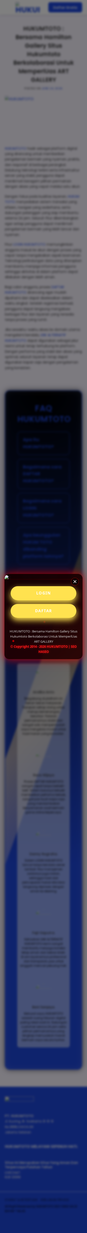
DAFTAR (43, 610)
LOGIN (43, 593)
